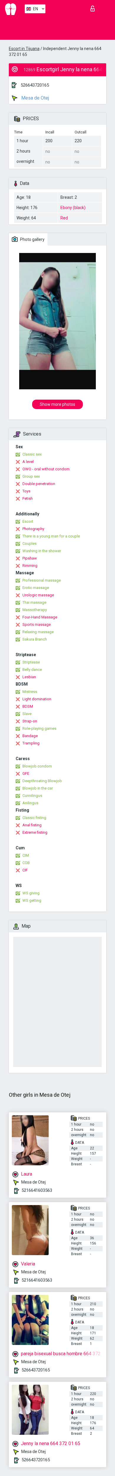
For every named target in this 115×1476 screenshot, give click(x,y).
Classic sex (32, 454)
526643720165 (35, 85)
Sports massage (36, 624)
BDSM (27, 706)
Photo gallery (32, 239)
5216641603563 (37, 1190)
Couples (29, 543)
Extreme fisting (34, 832)
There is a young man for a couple (51, 536)
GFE (25, 773)
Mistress (29, 691)
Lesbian (29, 677)
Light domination (36, 699)
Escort (27, 521)
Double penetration (38, 483)
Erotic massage (35, 587)
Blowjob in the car (37, 788)
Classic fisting (34, 817)
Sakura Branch (34, 639)
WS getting (31, 900)
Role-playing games (39, 728)
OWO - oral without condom (46, 469)
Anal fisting (32, 825)
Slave (27, 713)
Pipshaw (29, 558)
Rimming (29, 565)
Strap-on (29, 721)
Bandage (30, 736)
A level (28, 461)
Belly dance (32, 669)
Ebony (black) (73, 207)
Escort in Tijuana (24, 48)
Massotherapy (34, 610)
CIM (25, 855)
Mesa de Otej (34, 98)
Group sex (31, 476)
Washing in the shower (41, 551)
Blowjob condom (37, 766)
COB (26, 863)
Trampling (31, 743)
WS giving (31, 893)
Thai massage (34, 602)
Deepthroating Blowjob (42, 781)
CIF (25, 870)
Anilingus (30, 803)
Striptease (31, 662)
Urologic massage (38, 595)
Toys (26, 491)
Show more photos (57, 404)
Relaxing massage (38, 632)
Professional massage (41, 580)
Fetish (27, 498)
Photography (33, 529)
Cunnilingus (32, 795)
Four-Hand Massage (39, 617)
